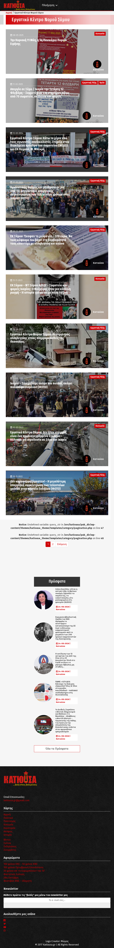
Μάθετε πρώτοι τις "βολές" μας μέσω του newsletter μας (36, 895)
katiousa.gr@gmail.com (16, 800)
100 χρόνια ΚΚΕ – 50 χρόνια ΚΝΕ (21, 864)
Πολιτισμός (10, 821)
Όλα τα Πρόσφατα (57, 748)
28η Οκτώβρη (11, 877)
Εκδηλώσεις (10, 846)
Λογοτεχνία (9, 828)
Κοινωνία (8, 824)
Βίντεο (7, 839)
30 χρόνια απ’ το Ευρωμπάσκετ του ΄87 (24, 870)
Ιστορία (8, 834)
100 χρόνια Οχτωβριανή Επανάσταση (23, 867)
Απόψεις (8, 831)
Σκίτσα (7, 843)
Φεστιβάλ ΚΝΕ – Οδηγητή (18, 881)
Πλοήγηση (48, 5)
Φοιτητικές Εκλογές (14, 874)
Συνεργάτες (10, 849)
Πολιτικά (8, 817)
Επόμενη (62, 544)
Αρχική (7, 814)
